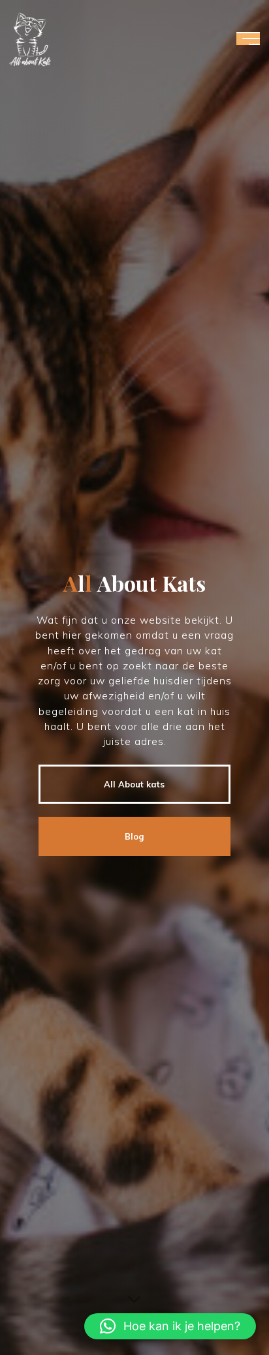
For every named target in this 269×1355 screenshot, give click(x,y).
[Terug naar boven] (218, 1304)
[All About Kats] (30, 38)
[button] (170, 1326)
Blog (134, 836)
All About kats (134, 784)
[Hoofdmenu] (248, 38)
